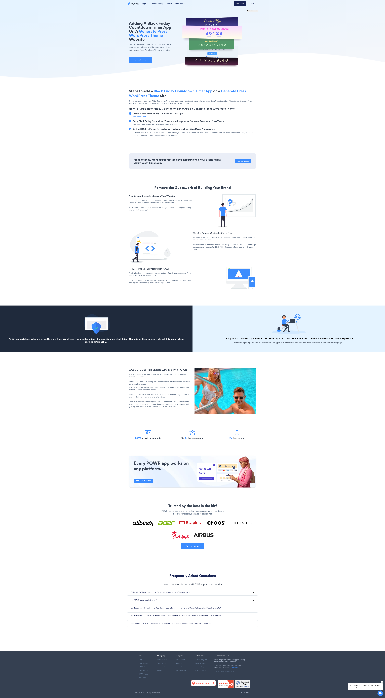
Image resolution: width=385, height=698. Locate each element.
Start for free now (140, 60)
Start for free (240, 4)
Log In (252, 4)
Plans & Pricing (158, 3)
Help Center (309, 338)
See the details (243, 161)
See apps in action (143, 480)
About (169, 3)
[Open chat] (380, 693)
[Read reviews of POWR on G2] (226, 684)
